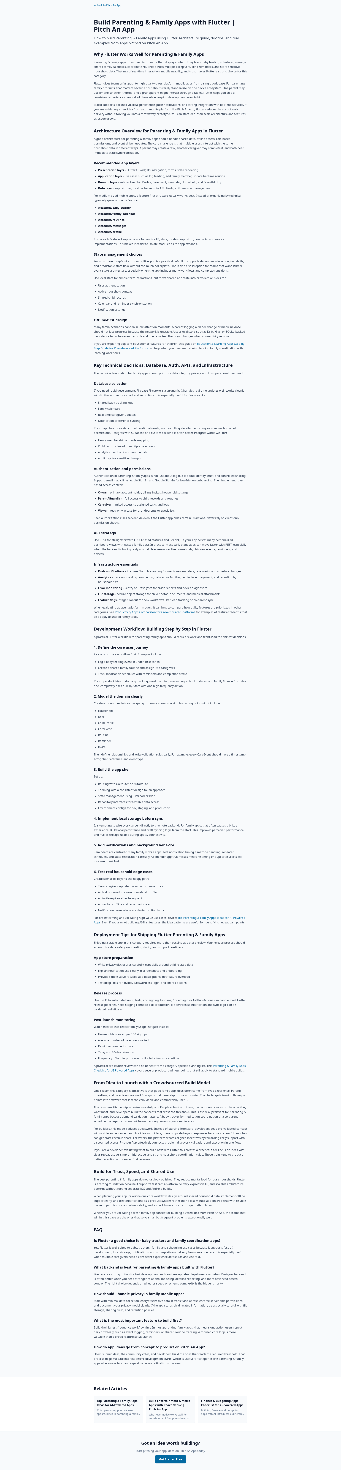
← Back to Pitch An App (107, 5)
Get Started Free (170, 1459)
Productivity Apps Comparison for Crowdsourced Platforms (155, 612)
